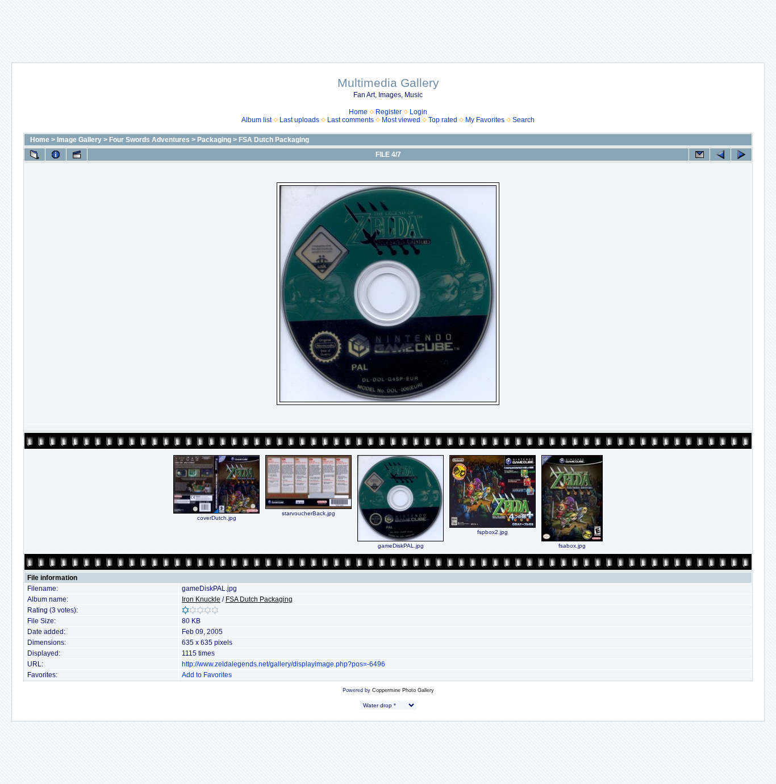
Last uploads (299, 120)
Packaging (214, 140)
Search (523, 120)
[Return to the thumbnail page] (34, 154)
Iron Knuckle (201, 599)
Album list (256, 120)
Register (389, 112)
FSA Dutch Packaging (274, 140)
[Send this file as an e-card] (699, 154)
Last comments (350, 120)
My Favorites (484, 120)
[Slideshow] (76, 154)
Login (418, 112)
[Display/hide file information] (55, 154)
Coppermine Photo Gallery (403, 690)
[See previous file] (720, 154)
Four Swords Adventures (149, 140)
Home (358, 112)
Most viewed (401, 120)
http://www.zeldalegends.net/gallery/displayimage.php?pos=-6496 (283, 664)
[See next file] (741, 154)
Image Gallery (79, 140)
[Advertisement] (388, 25)
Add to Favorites (207, 675)
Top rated (442, 120)
